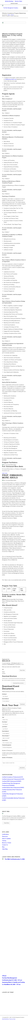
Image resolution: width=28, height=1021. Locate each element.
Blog (3, 847)
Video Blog (5, 849)
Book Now (22, 670)
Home (9, 14)
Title (3, 717)
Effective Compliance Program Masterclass (14, 13)
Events (12, 14)
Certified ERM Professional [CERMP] (11, 781)
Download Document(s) (18, 683)
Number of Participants (7, 757)
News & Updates (6, 838)
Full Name (4, 694)
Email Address (5, 698)
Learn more (4, 473)
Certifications (5, 834)
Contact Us (5, 845)
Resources (5, 836)
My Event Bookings (9, 1)
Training (4, 840)
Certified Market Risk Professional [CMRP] (13, 787)
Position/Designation (6, 745)
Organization (5, 740)
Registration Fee (5, 659)
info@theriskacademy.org (10, 79)
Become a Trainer (18, 1)
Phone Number (6, 735)
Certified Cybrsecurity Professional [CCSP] (13, 779)
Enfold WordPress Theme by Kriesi (8, 1019)
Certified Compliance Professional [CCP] (12, 777)
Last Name (4, 726)
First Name (4, 722)
